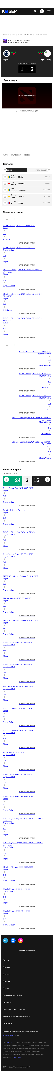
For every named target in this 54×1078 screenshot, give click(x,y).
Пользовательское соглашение (14, 1009)
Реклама (6, 988)
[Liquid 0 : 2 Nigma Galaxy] (13, 54)
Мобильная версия (27, 951)
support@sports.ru (9, 1035)
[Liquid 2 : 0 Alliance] (15, 52)
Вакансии (6, 981)
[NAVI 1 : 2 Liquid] (11, 52)
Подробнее (17, 1057)
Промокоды (7, 1023)
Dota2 (13, 34)
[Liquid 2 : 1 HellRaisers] (12, 52)
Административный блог (12, 995)
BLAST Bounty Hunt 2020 (25, 34)
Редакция (6, 967)
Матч (5, 155)
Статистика (16, 155)
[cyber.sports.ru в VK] (14, 941)
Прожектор (7, 1002)
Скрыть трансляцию (29, 111)
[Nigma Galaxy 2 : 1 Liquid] (14, 53)
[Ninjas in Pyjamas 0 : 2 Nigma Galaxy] (42, 52)
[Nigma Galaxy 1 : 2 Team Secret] (39, 53)
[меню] (49, 11)
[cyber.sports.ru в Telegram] (6, 941)
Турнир (27, 155)
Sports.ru (9, 1042)
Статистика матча (27, 243)
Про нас (6, 960)
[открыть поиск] (35, 11)
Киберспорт (6, 34)
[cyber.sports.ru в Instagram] (21, 941)
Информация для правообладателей (16, 1016)
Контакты (6, 974)
